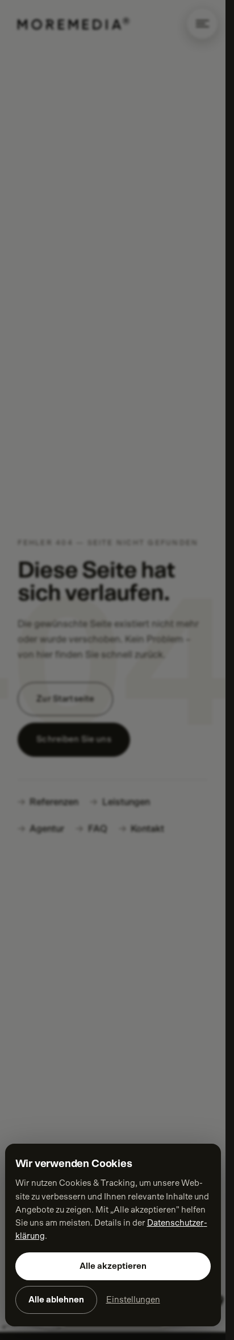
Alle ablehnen (56, 1300)
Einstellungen (133, 1300)
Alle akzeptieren (113, 1266)
